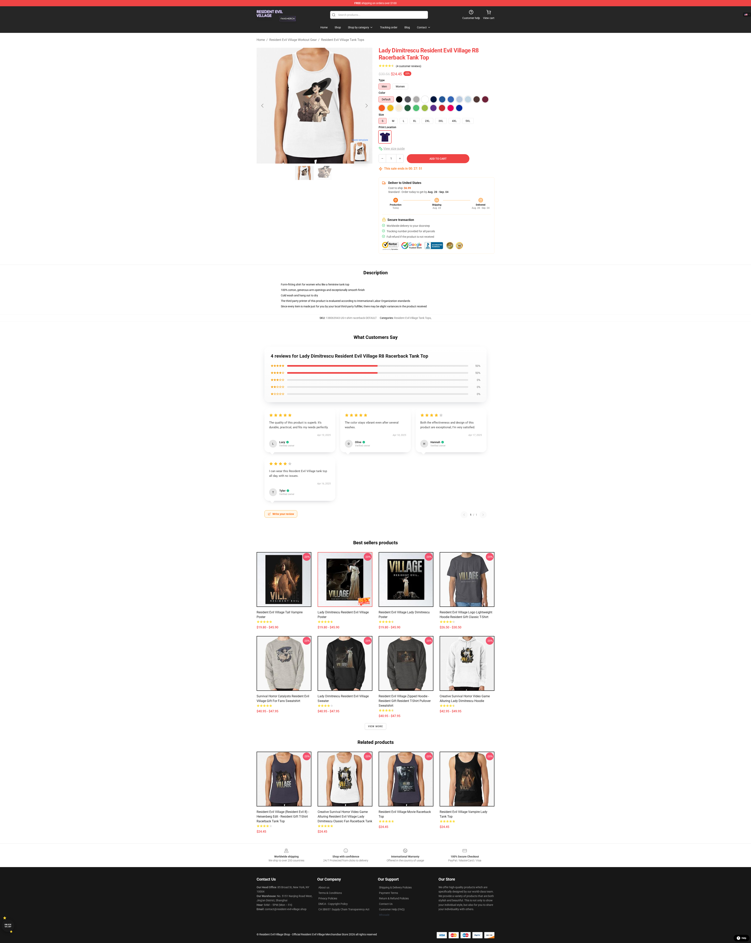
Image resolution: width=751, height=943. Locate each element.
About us (323, 887)
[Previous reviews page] (464, 514)
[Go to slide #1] (304, 173)
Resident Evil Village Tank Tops (342, 40)
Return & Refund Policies (394, 898)
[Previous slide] (263, 106)
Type (382, 80)
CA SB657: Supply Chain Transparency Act (343, 909)
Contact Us (386, 903)
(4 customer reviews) (408, 66)
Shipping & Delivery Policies (395, 887)
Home (261, 40)
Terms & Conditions (330, 892)
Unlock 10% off (7, 926)
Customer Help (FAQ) (392, 909)
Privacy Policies (327, 898)
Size (381, 114)
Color (382, 92)
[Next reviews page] (483, 514)
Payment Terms (388, 892)
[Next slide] (366, 106)
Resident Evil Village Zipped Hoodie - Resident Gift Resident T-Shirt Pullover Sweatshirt (405, 700)
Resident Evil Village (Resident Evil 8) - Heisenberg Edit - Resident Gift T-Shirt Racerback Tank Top (283, 816)
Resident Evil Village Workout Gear (293, 40)
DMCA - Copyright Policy (333, 903)
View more (375, 726)
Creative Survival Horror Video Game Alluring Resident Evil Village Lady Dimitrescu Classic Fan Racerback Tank (345, 816)
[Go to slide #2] (324, 173)
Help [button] (744, 938)
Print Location (387, 127)
